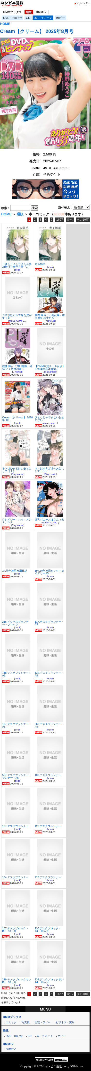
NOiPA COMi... (50, 522)
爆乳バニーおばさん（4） (50, 519)
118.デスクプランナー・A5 (16, 674)
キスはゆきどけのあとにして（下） (49, 470)
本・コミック (43, 18)
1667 (59, 219)
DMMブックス (12, 12)
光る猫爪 (40, 264)
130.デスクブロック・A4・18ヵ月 (48, 929)
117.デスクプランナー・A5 (49, 623)
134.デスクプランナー (15, 877)
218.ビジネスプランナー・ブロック (15, 623)
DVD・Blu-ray (12, 18)
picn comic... (50, 423)
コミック (11, 1022)
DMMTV (41, 12)
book (17, 269)
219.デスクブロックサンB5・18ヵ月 (16, 981)
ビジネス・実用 (65, 1022)
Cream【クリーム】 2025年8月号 (37, 31)
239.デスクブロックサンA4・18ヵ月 (49, 981)
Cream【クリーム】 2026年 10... (17, 418)
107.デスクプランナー (15, 826)
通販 (29, 12)
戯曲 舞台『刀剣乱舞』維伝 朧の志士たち (50, 316)
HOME (5, 24)
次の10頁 (83, 219)
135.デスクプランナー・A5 (49, 674)
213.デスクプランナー (48, 877)
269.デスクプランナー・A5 (49, 725)
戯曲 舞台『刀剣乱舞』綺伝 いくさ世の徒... (17, 367)
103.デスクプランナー (48, 775)
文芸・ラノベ (43, 1022)
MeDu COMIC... (17, 320)
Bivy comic (18, 474)
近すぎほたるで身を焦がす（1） (17, 316)
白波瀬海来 (50, 372)
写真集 (26, 1022)
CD (28, 18)
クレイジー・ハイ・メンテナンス (17, 521)
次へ (70, 219)
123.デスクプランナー (48, 826)
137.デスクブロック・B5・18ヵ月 (15, 929)
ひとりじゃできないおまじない (49, 418)
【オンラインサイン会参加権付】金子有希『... (17, 265)
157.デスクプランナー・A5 (16, 725)
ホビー (60, 18)
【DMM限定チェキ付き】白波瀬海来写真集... (50, 367)
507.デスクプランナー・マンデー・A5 (16, 776)
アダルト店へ (83, 3)
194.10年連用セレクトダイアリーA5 (49, 572)
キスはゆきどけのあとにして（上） (17, 470)
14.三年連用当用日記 (14, 570)
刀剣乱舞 (50, 320)
